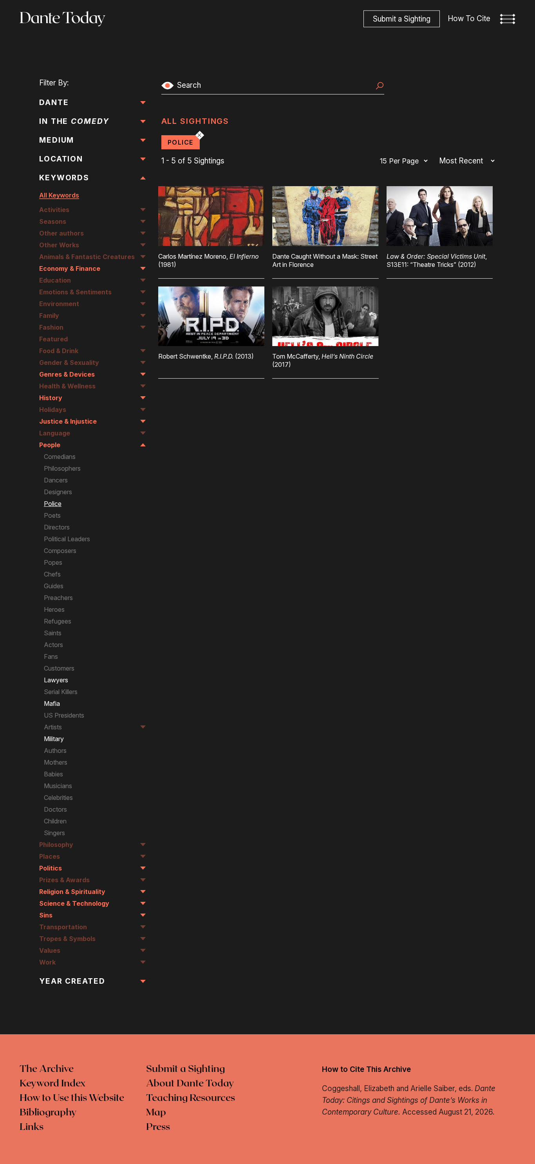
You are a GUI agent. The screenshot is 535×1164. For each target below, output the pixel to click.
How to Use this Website (72, 1098)
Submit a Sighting (185, 1069)
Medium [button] (56, 140)
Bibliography (48, 1112)
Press (158, 1127)
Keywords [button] (64, 177)
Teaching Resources (190, 1098)
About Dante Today (190, 1083)
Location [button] (61, 158)
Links (31, 1127)
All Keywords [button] (59, 195)
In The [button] (74, 121)
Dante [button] (54, 102)
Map (156, 1112)
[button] (507, 19)
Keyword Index (52, 1083)
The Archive (47, 1069)
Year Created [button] (72, 981)
